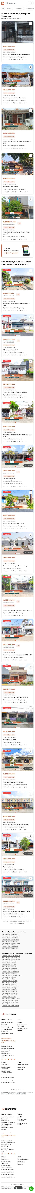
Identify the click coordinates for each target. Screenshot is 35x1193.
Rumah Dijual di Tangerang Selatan (6, 1071)
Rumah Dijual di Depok (7, 1077)
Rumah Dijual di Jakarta (8, 1082)
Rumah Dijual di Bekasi (7, 1075)
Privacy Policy (21, 1067)
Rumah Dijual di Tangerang (5, 1068)
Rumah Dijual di (10, 934)
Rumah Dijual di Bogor (7, 1080)
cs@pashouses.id (6, 1038)
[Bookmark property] (30, 23)
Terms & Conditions (23, 1064)
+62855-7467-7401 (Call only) (8, 1041)
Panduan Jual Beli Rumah (22, 1029)
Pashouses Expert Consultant (22, 1025)
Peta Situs (20, 1069)
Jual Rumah (4, 1064)
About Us (20, 1022)
